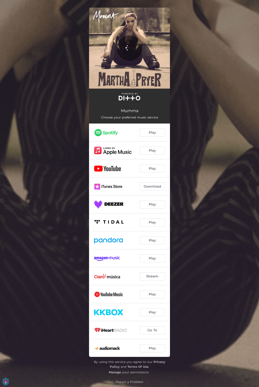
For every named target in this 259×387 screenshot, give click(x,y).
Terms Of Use (138, 367)
